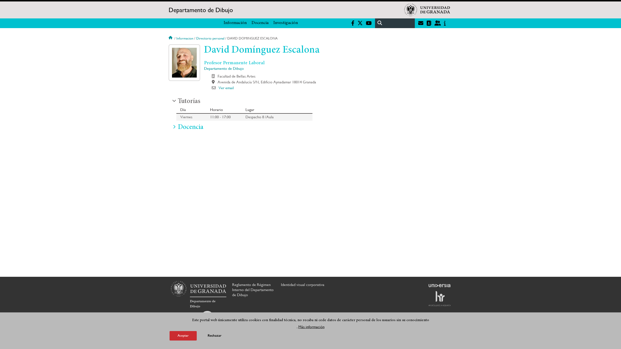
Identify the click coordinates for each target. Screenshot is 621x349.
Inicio (171, 38)
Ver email (226, 88)
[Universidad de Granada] (427, 9)
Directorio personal (210, 38)
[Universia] (439, 285)
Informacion (184, 38)
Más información (311, 327)
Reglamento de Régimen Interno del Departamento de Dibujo (253, 289)
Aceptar (183, 335)
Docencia (260, 23)
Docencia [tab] (190, 127)
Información (235, 23)
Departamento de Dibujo (201, 10)
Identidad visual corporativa (302, 284)
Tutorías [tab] (189, 101)
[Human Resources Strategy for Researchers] (439, 298)
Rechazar (214, 335)
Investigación (285, 23)
